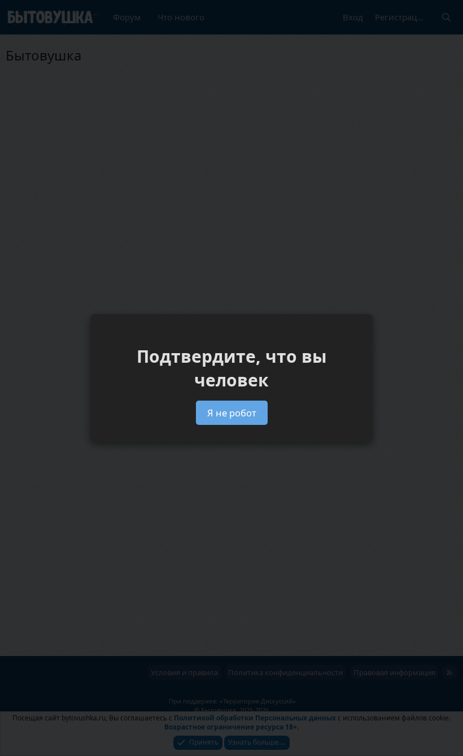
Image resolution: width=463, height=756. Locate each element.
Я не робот (231, 412)
